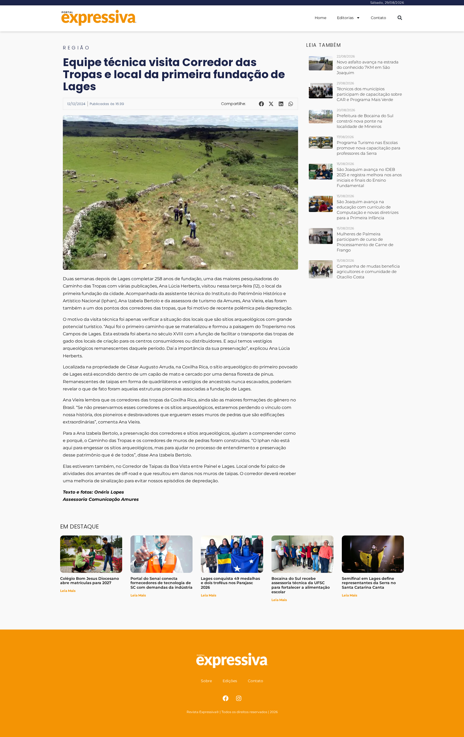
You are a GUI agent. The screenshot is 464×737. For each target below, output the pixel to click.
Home (320, 17)
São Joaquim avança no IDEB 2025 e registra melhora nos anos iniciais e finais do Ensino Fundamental (369, 177)
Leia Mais (67, 591)
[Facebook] (225, 698)
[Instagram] (239, 698)
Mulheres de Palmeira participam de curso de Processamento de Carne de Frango (365, 242)
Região (76, 47)
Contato (378, 17)
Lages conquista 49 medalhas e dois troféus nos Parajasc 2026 (230, 583)
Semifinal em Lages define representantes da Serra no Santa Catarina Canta (369, 583)
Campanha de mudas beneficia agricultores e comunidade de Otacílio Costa (368, 271)
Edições (230, 680)
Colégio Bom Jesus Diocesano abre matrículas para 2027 (89, 580)
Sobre (206, 680)
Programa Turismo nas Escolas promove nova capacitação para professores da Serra (368, 148)
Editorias (345, 17)
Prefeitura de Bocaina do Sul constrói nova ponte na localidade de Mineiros (365, 121)
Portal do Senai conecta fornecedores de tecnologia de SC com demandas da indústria (161, 583)
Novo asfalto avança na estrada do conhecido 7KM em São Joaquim (367, 67)
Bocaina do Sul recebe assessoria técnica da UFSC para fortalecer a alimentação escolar (300, 585)
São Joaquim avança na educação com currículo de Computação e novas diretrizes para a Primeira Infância (367, 209)
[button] (400, 18)
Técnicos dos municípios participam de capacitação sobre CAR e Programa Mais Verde (369, 94)
